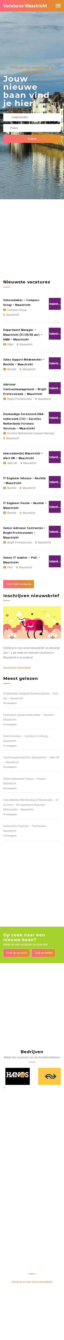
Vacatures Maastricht (25, 5)
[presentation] (3, 1087)
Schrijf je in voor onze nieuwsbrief (32, 1281)
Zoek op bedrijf (43, 952)
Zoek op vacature (16, 952)
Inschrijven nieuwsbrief (17, 667)
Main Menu (58, 5)
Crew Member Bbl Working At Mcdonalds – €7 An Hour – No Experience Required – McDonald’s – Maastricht (31, 804)
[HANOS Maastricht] (15, 1076)
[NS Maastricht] (48, 1076)
